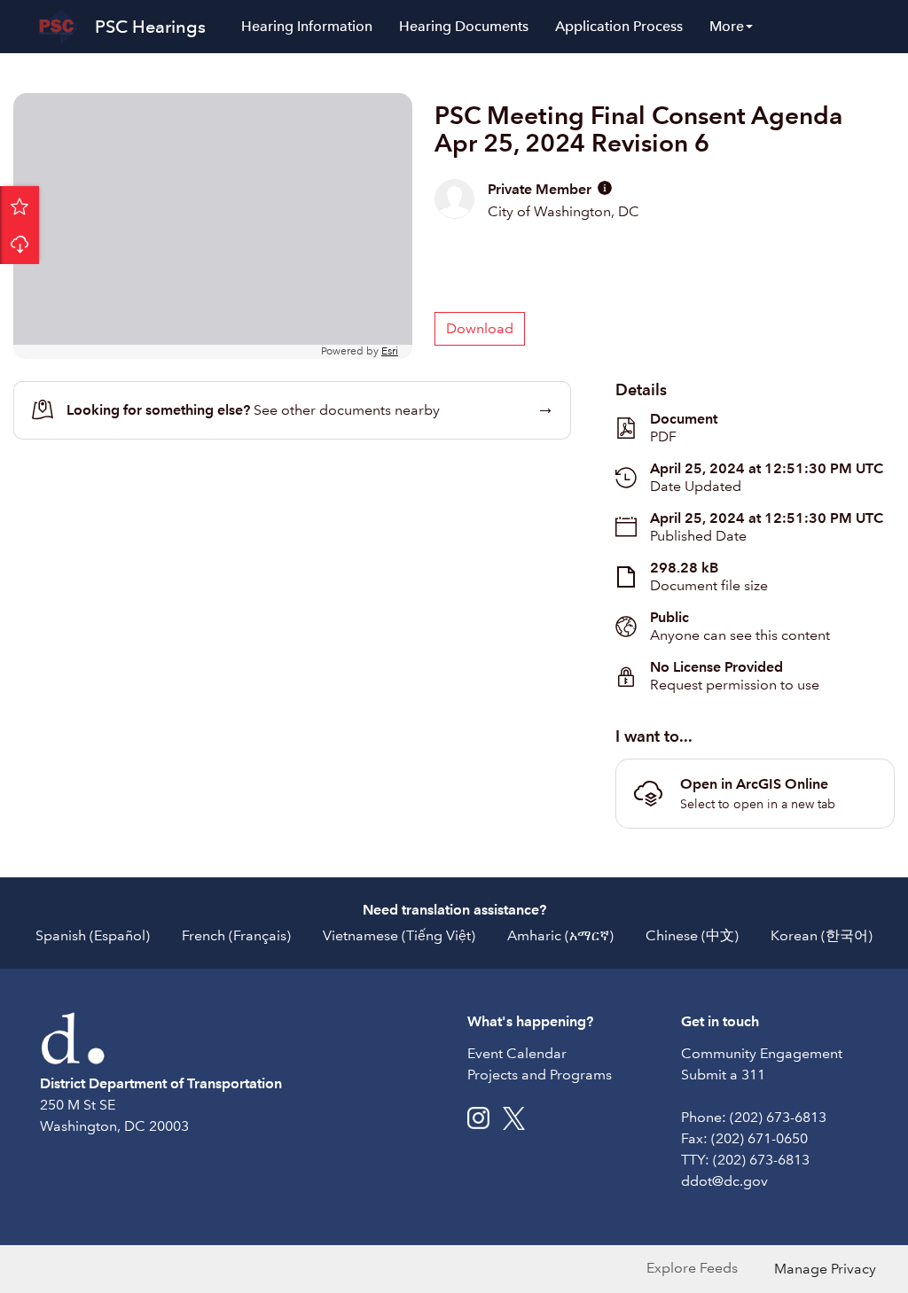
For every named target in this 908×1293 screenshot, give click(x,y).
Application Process (619, 26)
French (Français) (236, 935)
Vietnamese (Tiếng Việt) (399, 935)
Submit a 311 (723, 1074)
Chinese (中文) (692, 935)
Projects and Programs (539, 1074)
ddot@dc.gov (724, 1180)
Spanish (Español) (92, 935)
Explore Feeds (692, 1267)
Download (19, 244)
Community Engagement (761, 1053)
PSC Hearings (150, 26)
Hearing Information (306, 26)
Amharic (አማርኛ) (560, 935)
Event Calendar (517, 1053)
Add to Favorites (19, 205)
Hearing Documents (463, 26)
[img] (605, 188)
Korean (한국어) (822, 935)
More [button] (726, 26)
